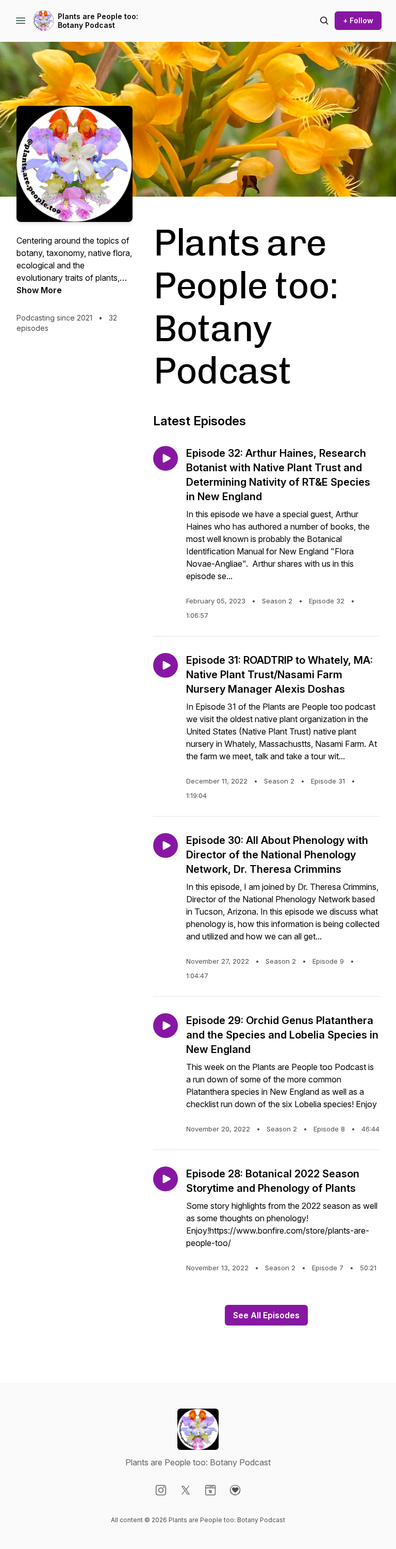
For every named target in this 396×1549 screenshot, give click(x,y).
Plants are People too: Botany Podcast (98, 21)
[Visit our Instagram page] (161, 1490)
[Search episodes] (324, 20)
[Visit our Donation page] (235, 1490)
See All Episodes (266, 1315)
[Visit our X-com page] (185, 1490)
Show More (39, 290)
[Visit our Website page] (210, 1490)
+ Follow (358, 20)
